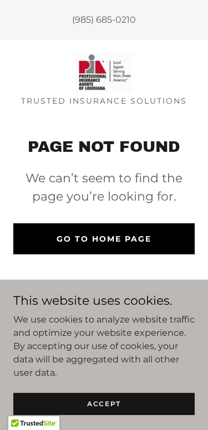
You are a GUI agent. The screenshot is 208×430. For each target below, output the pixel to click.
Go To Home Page (104, 239)
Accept (104, 404)
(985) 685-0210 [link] (104, 19)
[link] (104, 72)
